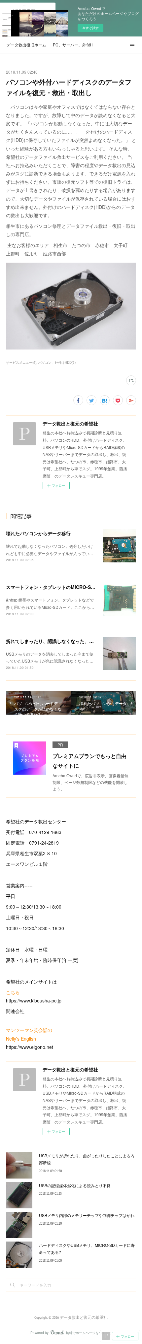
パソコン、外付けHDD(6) (57, 362)
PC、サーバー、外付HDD (72, 44)
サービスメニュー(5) (21, 362)
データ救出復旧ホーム (26, 44)
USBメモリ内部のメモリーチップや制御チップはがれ (86, 1215)
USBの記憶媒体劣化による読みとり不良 (75, 1185)
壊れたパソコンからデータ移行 (38, 533)
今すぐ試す (90, 28)
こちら (13, 992)
